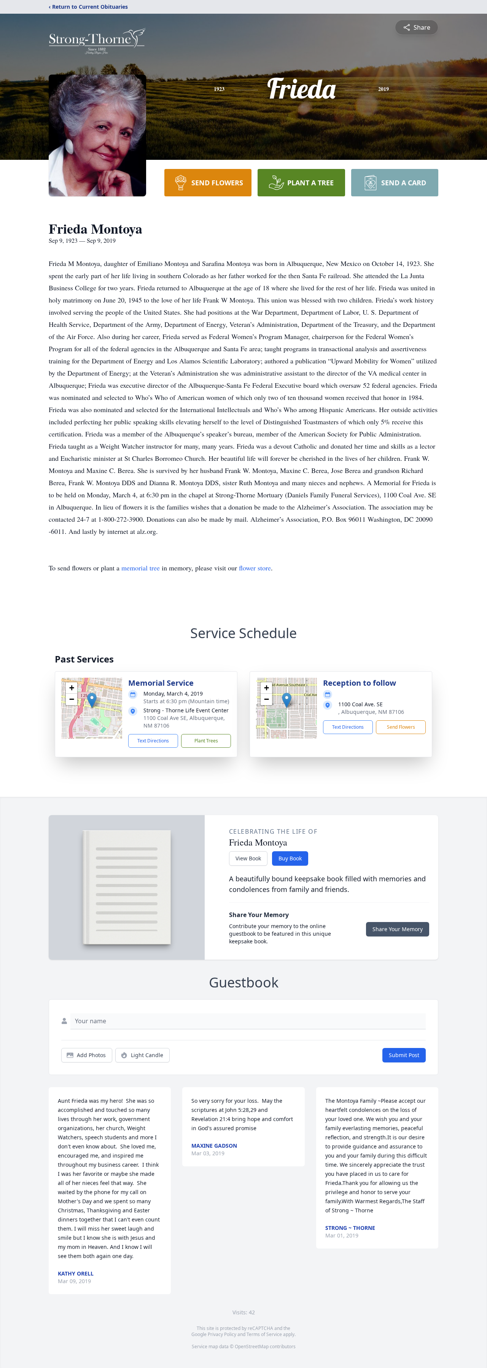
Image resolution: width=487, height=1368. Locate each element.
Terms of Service (264, 1334)
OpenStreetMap (252, 1346)
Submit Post (404, 1055)
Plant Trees (206, 740)
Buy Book (290, 858)
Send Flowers (401, 727)
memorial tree (140, 567)
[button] (92, 700)
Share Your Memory (397, 929)
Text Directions (153, 740)
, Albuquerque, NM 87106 (371, 711)
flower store (255, 567)
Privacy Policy (222, 1334)
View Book (248, 858)
